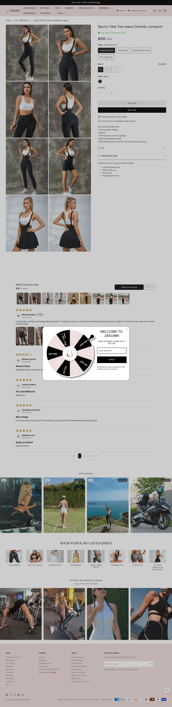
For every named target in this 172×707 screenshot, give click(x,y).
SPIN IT (112, 360)
